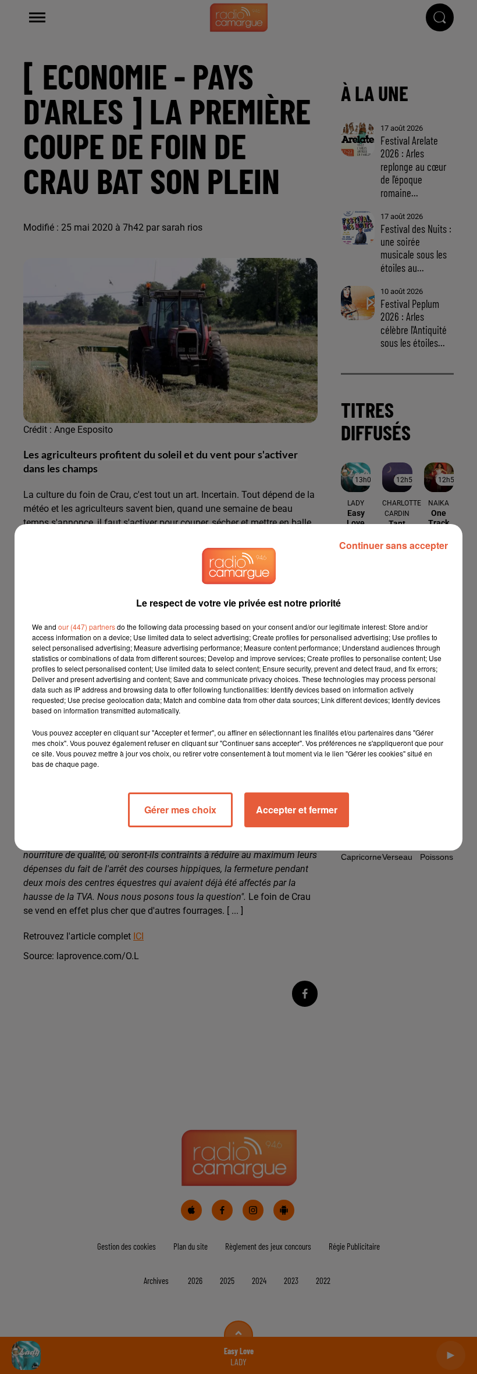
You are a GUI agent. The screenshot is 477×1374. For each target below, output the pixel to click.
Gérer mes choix (180, 809)
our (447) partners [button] (86, 627)
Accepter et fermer (296, 809)
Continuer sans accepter (393, 545)
